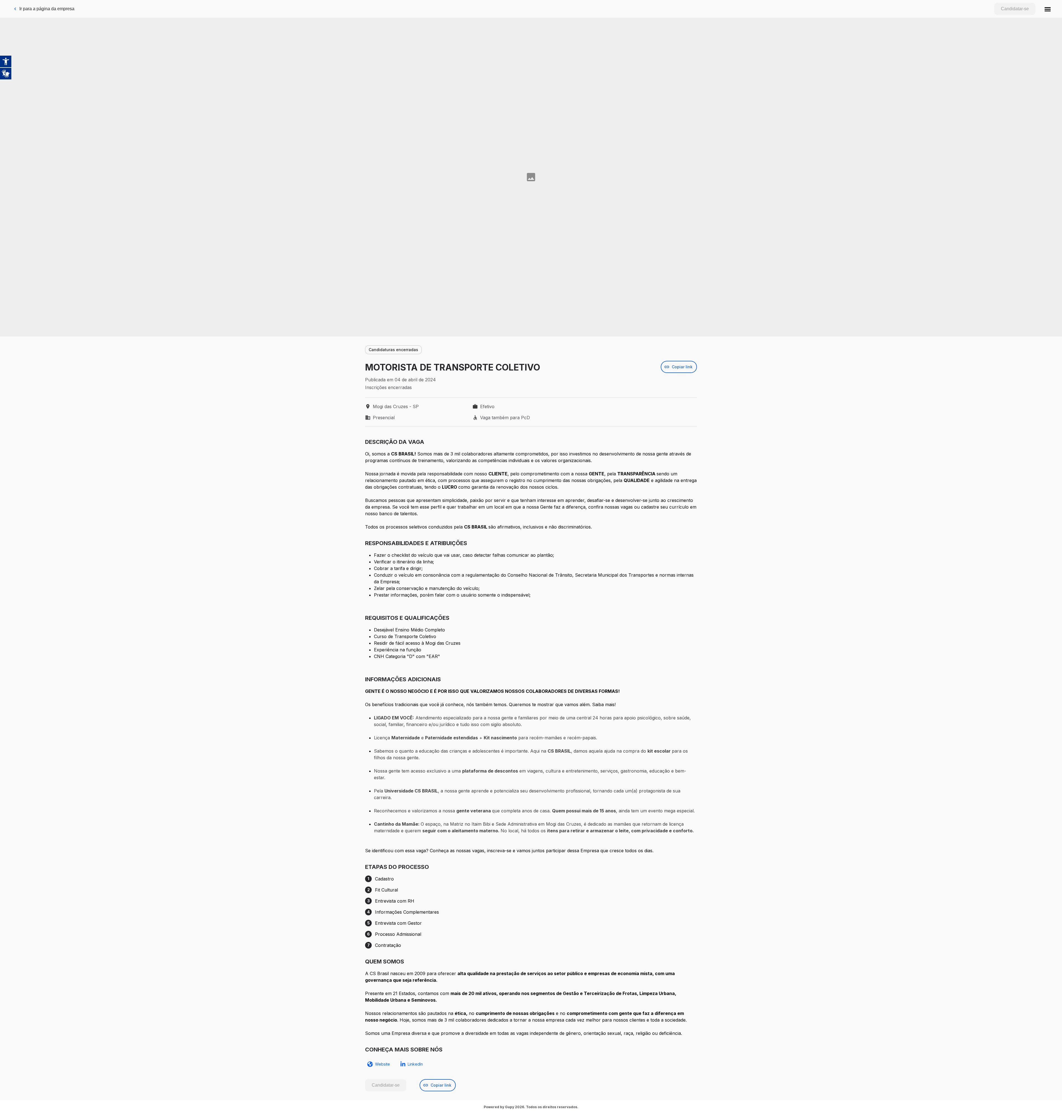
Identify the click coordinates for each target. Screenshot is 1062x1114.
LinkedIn (415, 1064)
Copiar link (682, 366)
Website (382, 1064)
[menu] (1047, 9)
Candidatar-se (1015, 8)
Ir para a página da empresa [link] (46, 8)
